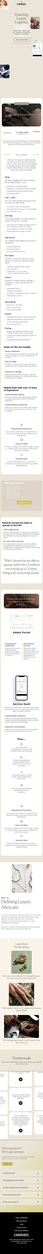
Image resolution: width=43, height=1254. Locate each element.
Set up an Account (24, 502)
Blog (21, 1224)
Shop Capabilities (21, 1217)
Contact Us (7, 1164)
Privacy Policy (21, 1227)
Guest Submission (22, 39)
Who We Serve (21, 1221)
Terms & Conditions (21, 1230)
